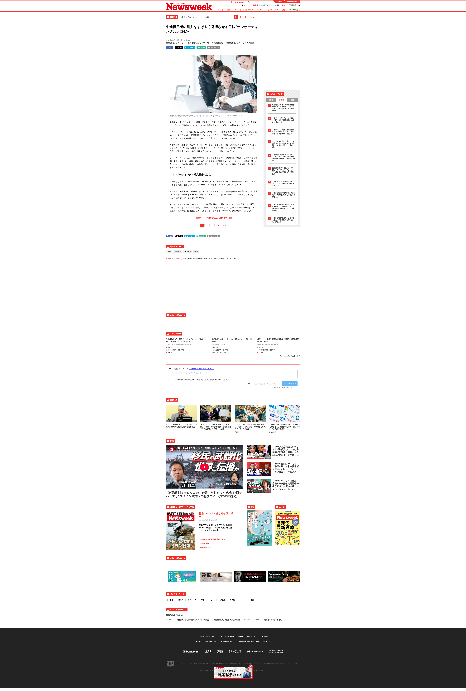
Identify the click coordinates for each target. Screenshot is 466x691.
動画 (283, 5)
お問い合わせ (251, 636)
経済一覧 (177, 258)
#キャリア (199, 17)
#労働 (183, 17)
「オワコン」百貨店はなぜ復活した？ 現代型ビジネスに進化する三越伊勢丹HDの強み (283, 132)
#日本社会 (190, 17)
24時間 (281, 100)
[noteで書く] (201, 47)
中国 (202, 600)
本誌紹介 (279, 2)
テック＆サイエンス (246, 10)
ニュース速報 (275, 5)
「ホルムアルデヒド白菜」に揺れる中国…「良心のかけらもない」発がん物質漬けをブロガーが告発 (283, 207)
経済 (228, 10)
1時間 (271, 100)
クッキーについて (211, 641)
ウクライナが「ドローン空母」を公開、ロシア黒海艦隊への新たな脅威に (283, 120)
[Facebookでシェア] (169, 47)
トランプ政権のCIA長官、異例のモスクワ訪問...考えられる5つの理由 (283, 195)
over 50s (242, 600)
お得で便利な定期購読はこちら (213, 539)
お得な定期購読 (292, 2)
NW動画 (222, 600)
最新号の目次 (205, 548)
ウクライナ (192, 600)
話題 (283, 10)
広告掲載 (240, 636)
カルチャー (260, 10)
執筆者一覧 (264, 5)
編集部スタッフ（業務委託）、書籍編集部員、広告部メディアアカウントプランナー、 (222, 620)
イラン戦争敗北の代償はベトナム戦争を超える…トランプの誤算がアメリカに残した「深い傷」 (283, 144)
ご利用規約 (198, 641)
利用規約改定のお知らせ (174, 615)
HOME (168, 258)
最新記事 (255, 5)
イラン (211, 600)
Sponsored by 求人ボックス (290, 356)
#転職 (206, 17)
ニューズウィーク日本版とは (207, 636)
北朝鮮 (180, 600)
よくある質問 (263, 636)
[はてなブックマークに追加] (189, 47)
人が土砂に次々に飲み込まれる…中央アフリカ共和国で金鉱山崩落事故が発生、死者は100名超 (283, 157)
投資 (253, 600)
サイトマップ (267, 641)
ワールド (220, 10)
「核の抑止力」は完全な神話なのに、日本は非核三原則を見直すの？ (283, 183)
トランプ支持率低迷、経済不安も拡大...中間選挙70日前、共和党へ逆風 (283, 220)
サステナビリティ (294, 10)
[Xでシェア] (179, 47)
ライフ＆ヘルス (273, 10)
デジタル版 (204, 543)
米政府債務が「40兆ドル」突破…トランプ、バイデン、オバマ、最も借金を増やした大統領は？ (283, 171)
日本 (235, 10)
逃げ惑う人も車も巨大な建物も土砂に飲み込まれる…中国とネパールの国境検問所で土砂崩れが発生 (283, 107)
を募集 (279, 620)
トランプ (170, 600)
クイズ (232, 600)
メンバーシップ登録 (227, 636)
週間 (292, 100)
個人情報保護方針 (226, 641)
